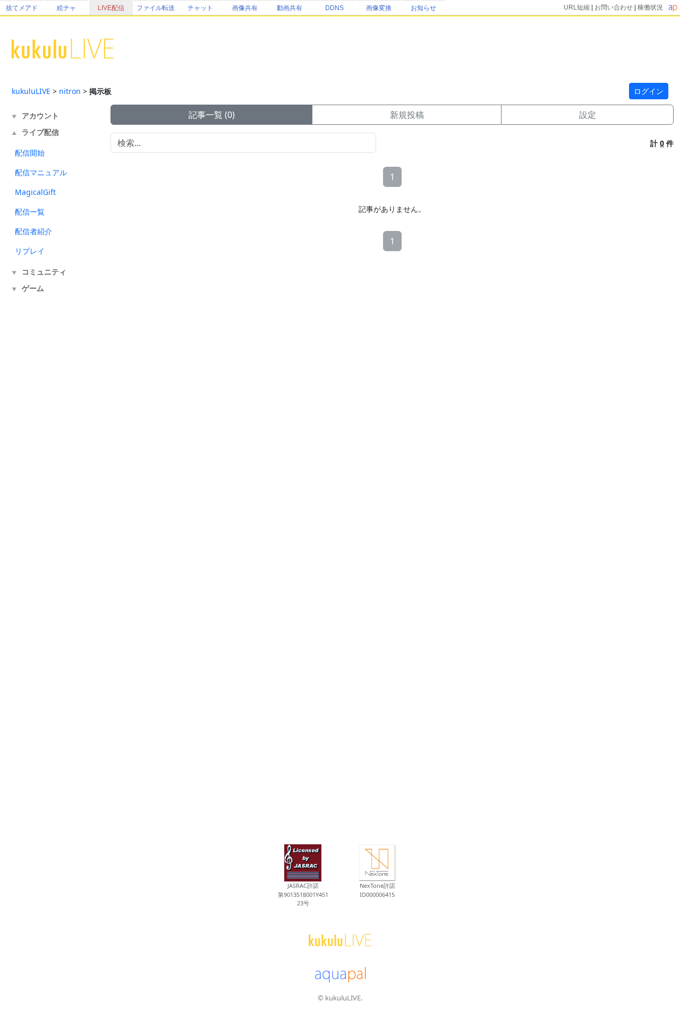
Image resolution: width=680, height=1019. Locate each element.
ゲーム (33, 288)
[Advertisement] (54, 471)
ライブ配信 (40, 132)
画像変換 (379, 8)
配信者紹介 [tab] (33, 231)
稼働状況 (650, 7)
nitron (70, 91)
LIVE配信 (111, 8)
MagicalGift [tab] (35, 192)
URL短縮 (577, 7)
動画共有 (289, 8)
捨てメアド (22, 8)
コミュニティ (44, 272)
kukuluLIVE (31, 91)
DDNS (334, 8)
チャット (200, 8)
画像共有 (245, 8)
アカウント (40, 115)
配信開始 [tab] (30, 153)
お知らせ (423, 8)
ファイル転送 (156, 8)
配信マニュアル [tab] (41, 172)
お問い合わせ (613, 7)
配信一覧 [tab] (30, 212)
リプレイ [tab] (30, 251)
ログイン (649, 91)
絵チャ (66, 8)
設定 (587, 115)
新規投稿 (407, 115)
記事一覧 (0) (212, 115)
